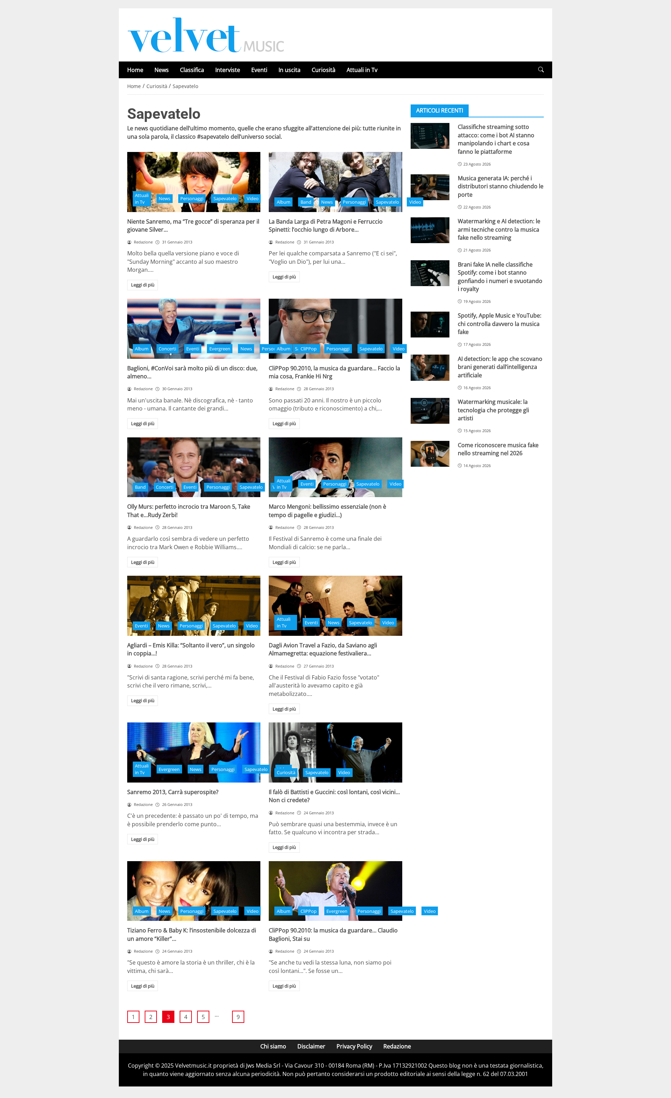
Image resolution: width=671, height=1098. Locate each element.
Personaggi (191, 198)
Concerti (167, 349)
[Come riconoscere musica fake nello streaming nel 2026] (430, 454)
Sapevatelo (225, 198)
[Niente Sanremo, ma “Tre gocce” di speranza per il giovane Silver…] (193, 182)
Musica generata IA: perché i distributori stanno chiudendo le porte (500, 186)
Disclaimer (311, 1046)
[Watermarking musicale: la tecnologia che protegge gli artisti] (430, 411)
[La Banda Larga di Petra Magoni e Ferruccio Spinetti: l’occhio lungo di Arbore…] (335, 182)
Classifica (192, 70)
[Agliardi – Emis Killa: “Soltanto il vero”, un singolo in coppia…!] (193, 606)
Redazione (397, 1046)
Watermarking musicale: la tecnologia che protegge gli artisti (493, 410)
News (161, 70)
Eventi (259, 70)
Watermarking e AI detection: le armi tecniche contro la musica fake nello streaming (499, 229)
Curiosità (324, 70)
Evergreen (219, 349)
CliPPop (309, 349)
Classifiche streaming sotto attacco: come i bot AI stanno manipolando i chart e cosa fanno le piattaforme (496, 139)
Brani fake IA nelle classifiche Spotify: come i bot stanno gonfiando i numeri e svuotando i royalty (500, 276)
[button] (541, 70)
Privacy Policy (354, 1046)
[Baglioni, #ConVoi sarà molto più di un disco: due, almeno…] (193, 329)
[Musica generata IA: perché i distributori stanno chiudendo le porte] (430, 187)
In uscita (290, 70)
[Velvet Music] (205, 34)
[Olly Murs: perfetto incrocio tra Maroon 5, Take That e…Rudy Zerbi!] (193, 467)
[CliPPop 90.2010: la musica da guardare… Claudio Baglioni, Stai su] (335, 891)
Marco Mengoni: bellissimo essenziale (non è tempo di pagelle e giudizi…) (327, 510)
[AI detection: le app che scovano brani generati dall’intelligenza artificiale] (430, 367)
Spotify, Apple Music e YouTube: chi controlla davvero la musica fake (499, 324)
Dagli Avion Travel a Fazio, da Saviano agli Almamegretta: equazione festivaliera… (323, 649)
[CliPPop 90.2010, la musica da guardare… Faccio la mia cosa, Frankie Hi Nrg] (335, 329)
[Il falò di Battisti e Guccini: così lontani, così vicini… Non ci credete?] (335, 752)
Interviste (227, 70)
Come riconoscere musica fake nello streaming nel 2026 (498, 449)
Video (253, 198)
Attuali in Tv (362, 70)
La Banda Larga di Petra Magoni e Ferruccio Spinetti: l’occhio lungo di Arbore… (326, 225)
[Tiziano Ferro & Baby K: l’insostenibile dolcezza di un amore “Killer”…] (193, 891)
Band (306, 202)
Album (283, 202)
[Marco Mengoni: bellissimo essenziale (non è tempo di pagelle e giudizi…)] (335, 467)
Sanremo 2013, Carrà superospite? (172, 792)
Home (135, 70)
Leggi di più (142, 285)
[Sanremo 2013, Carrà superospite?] (193, 752)
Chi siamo (273, 1046)
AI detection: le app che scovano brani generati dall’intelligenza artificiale (500, 367)
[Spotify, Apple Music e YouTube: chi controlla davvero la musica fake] (430, 324)
